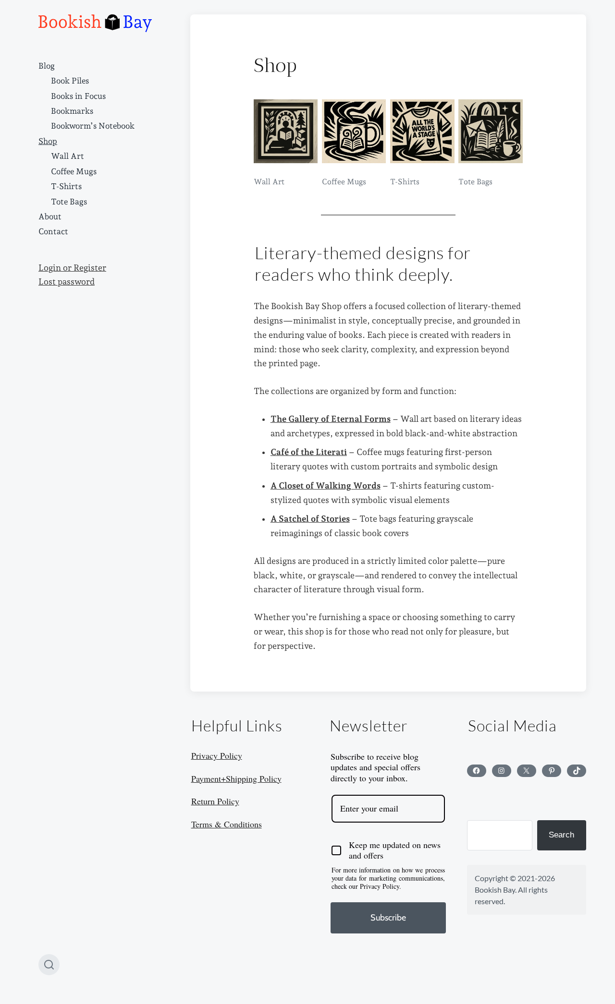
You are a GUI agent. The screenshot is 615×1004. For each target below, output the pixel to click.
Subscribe (388, 917)
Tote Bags (69, 201)
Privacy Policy (216, 755)
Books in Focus (78, 96)
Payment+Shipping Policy (236, 778)
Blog (46, 66)
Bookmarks (72, 111)
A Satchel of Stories (310, 519)
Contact (53, 231)
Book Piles (70, 80)
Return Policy (215, 801)
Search (561, 834)
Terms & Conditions (226, 824)
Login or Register (72, 268)
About (50, 216)
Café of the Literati (309, 452)
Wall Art (67, 156)
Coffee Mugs (74, 171)
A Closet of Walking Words (326, 485)
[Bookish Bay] (95, 23)
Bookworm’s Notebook (93, 126)
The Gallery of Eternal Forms (331, 419)
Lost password (66, 282)
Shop (47, 141)
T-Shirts (66, 186)
